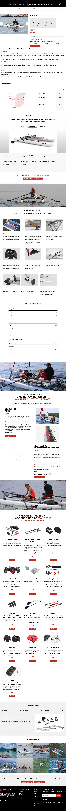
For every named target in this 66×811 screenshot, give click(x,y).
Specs (13, 8)
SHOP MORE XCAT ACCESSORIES (27, 782)
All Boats (10, 4)
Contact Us (21, 791)
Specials (35, 802)
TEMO (49, 4)
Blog (20, 793)
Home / (61, 8)
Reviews (27, 8)
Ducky (24, 4)
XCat (17, 4)
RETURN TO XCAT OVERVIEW (39, 782)
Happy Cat (20, 4)
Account (20, 802)
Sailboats (35, 791)
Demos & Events (36, 803)
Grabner (45, 4)
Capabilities (6, 8)
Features (10, 8)
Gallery (30, 8)
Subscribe (58, 795)
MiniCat (14, 4)
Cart (20, 800)
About (52, 4)
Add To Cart (10, 436)
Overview (3, 8)
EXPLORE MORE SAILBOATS (28, 178)
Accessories (16, 8)
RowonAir (35, 793)
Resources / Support (22, 8)
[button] (47, 30)
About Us (20, 794)
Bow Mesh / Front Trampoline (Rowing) (32, 540)
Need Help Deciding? (34, 8)
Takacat (42, 4)
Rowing (39, 4)
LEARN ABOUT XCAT (39, 178)
